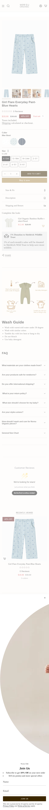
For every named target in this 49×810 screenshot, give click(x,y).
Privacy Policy (8, 806)
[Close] (45, 598)
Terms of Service (24, 806)
